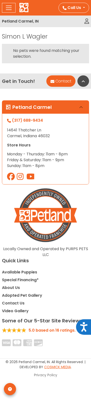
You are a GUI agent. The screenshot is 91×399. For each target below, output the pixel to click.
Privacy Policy (45, 375)
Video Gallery (15, 311)
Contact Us (13, 303)
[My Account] (86, 21)
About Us (11, 287)
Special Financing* (20, 280)
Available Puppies (19, 272)
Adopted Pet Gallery (22, 295)
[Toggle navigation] (9, 8)
